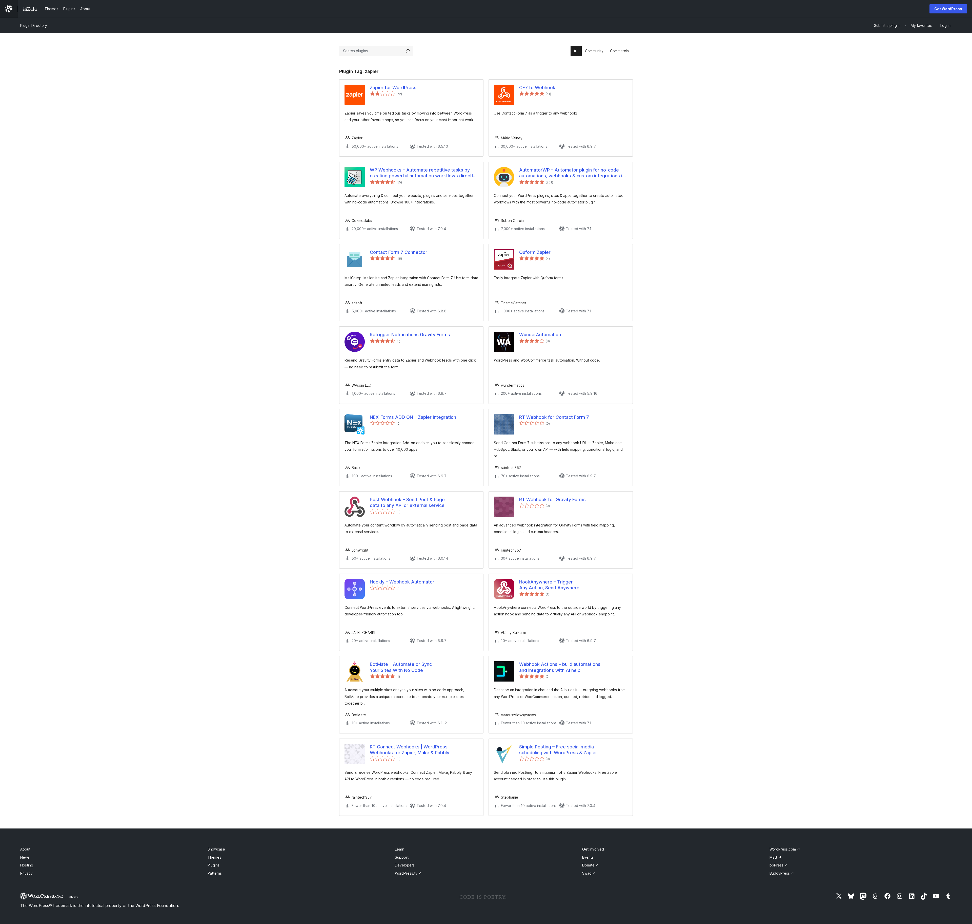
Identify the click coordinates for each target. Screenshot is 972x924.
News (25, 857)
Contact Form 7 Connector (398, 252)
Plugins (213, 865)
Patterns (215, 873)
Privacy (26, 873)
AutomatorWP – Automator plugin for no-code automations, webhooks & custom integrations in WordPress (572, 173)
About (25, 849)
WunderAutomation (540, 334)
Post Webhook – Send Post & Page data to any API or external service (407, 502)
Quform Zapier (535, 252)
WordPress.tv (408, 873)
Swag (589, 873)
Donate (590, 865)
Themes (214, 857)
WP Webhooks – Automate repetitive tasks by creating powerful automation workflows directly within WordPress (422, 173)
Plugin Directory (33, 25)
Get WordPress (948, 9)
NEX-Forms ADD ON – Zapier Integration (413, 417)
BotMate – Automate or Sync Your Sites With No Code (401, 667)
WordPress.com (785, 849)
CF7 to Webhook (537, 87)
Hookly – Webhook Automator (402, 581)
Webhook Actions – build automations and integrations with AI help (559, 667)
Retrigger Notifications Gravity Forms (410, 334)
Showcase (216, 849)
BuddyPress (782, 873)
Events (588, 857)
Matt (775, 857)
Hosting (26, 865)
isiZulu (73, 897)
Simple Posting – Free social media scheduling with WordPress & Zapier (558, 749)
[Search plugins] (408, 51)
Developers (405, 865)
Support (402, 857)
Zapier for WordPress (393, 87)
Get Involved (593, 849)
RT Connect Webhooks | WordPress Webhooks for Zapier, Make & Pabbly (409, 749)
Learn (399, 849)
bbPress (779, 865)
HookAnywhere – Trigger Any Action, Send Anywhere (549, 584)
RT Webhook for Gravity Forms (552, 499)
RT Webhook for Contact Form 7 (554, 417)
